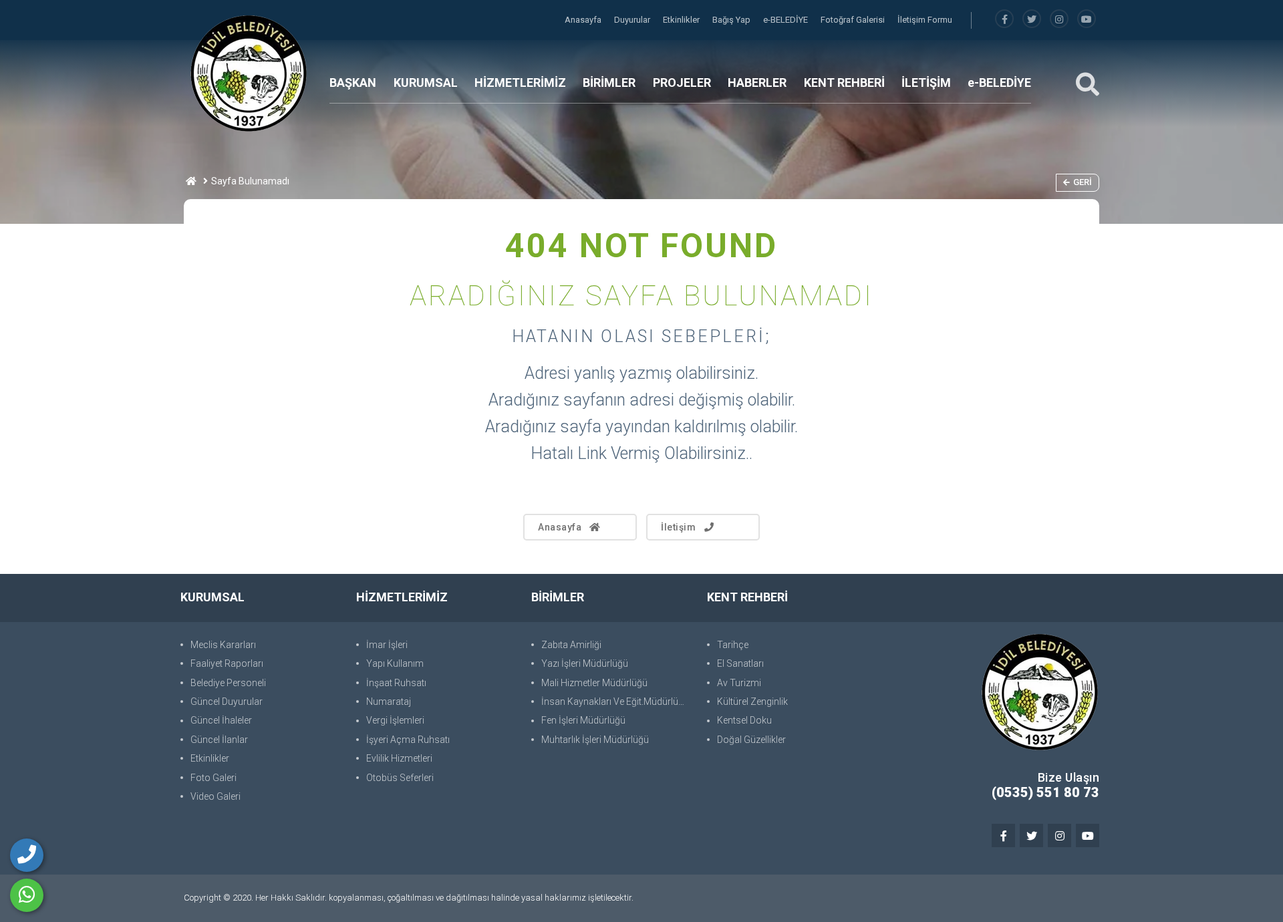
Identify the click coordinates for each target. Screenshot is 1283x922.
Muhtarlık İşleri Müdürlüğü (595, 739)
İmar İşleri (387, 644)
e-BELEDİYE (786, 20)
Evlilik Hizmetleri (399, 758)
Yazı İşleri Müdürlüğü (584, 663)
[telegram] (1031, 20)
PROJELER (682, 82)
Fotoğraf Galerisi (854, 20)
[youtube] (1086, 20)
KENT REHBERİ (844, 82)
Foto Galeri (213, 777)
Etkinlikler (682, 20)
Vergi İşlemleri (395, 720)
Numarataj (388, 701)
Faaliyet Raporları (226, 663)
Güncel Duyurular (226, 701)
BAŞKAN (352, 82)
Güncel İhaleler (221, 720)
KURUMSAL (426, 82)
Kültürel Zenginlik (752, 701)
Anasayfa (584, 20)
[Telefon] (26, 855)
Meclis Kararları (223, 644)
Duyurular (633, 20)
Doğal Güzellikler (751, 739)
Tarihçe (732, 644)
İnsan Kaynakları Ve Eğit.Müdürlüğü (615, 701)
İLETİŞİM (926, 82)
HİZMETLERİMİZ (520, 82)
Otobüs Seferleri (400, 777)
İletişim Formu (924, 20)
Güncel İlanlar (219, 739)
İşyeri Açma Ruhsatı (408, 739)
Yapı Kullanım (395, 663)
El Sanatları (740, 663)
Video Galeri (215, 796)
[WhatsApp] (26, 895)
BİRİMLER (609, 82)
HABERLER (757, 82)
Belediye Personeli (228, 682)
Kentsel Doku (744, 720)
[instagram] (1059, 20)
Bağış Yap (732, 20)
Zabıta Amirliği (571, 644)
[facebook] (1004, 20)
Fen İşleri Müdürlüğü (583, 720)
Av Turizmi (739, 682)
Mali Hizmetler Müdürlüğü (594, 682)
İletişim (678, 527)
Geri (1082, 182)
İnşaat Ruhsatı (396, 682)
